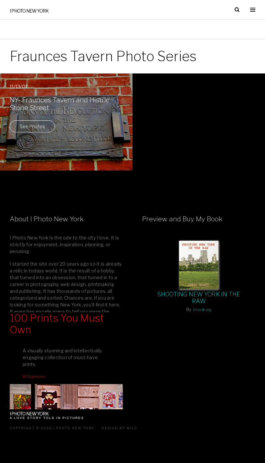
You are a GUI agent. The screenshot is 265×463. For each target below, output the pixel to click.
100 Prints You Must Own (57, 324)
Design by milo (119, 428)
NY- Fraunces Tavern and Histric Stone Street (60, 104)
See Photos (32, 126)
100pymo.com (34, 376)
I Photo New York (29, 11)
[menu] (252, 9)
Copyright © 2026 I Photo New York (52, 428)
